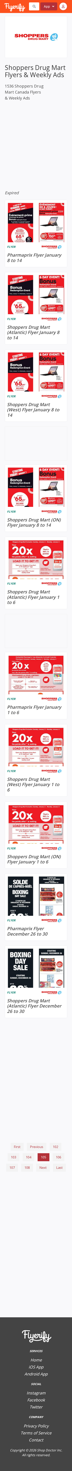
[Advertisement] (36, 1195)
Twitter (36, 1407)
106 (58, 1157)
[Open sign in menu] (63, 6)
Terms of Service (36, 1433)
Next (43, 1167)
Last (59, 1167)
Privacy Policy (36, 1426)
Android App (36, 1374)
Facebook (36, 1400)
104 (28, 1157)
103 (13, 1157)
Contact (36, 1440)
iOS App (36, 1367)
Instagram (36, 1393)
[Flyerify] (4, 6)
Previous (36, 1147)
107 (12, 1167)
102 (55, 1147)
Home (36, 1360)
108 (27, 1167)
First (17, 1147)
